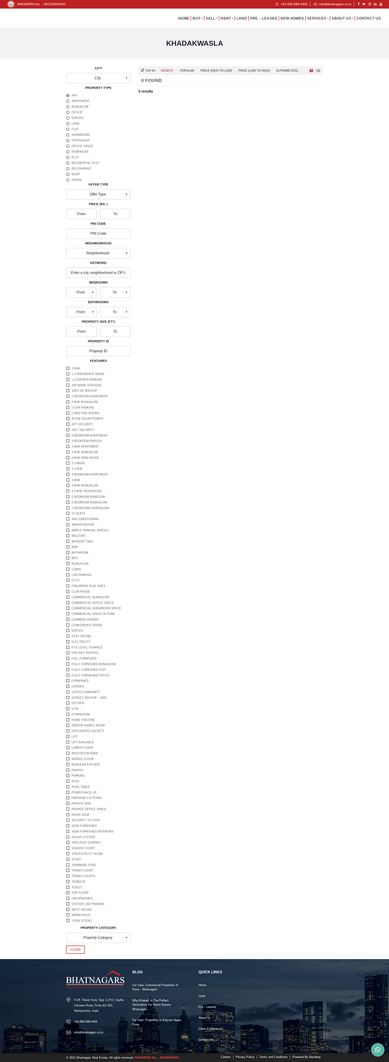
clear (75, 949)
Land (202, 996)
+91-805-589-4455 (294, 4)
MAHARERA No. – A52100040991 (41, 4)
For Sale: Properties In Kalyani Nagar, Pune (157, 1022)
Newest (167, 70)
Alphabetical (287, 70)
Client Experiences (211, 1028)
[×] (377, 1050)
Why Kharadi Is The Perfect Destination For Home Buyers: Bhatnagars (152, 1005)
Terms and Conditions (273, 1057)
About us (204, 1017)
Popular (187, 70)
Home (202, 985)
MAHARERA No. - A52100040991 (157, 1057)
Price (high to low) (216, 70)
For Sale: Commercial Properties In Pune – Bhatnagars (155, 987)
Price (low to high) (254, 70)
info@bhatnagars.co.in (334, 4)
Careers (226, 1057)
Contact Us (206, 1039)
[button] (98, 78)
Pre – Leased (207, 1007)
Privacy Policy (245, 1057)
